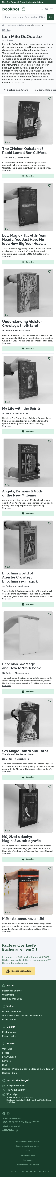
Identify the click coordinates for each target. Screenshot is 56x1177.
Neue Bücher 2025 (12, 999)
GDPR (28, 1151)
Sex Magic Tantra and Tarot (25, 751)
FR (40, 1172)
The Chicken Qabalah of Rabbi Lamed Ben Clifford (24, 151)
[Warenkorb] (46, 9)
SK (12, 1172)
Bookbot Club (9, 1073)
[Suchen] (50, 17)
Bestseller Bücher (11, 990)
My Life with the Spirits (21, 408)
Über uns (7, 1049)
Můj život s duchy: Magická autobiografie (21, 839)
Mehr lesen (6, 170)
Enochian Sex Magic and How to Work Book (21, 666)
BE (44, 1172)
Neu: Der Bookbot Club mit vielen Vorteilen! (22, 2)
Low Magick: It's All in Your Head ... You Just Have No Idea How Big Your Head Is (24, 240)
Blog (4, 1065)
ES (27, 1172)
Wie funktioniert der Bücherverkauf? (22, 1015)
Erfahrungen (9, 1057)
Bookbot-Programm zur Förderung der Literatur (28, 1069)
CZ (7, 1172)
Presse (5, 1053)
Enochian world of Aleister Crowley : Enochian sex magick (20, 577)
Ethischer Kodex (28, 1155)
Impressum (28, 1160)
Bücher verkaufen (12, 1011)
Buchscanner (9, 1019)
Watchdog (8, 994)
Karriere (6, 1061)
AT (16, 1172)
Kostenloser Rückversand (28, 1165)
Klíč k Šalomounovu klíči (23, 919)
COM (21, 1172)
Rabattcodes (9, 1036)
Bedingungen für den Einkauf (28, 1141)
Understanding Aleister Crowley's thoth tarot (22, 324)
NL (35, 1172)
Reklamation (9, 1032)
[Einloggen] (41, 9)
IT (31, 1172)
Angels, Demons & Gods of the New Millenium (22, 493)
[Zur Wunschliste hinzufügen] (49, 98)
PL (49, 1172)
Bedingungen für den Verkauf (28, 1146)
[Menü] (51, 9)
